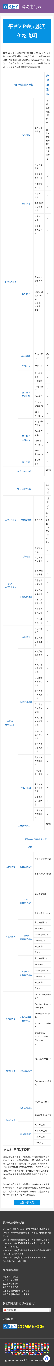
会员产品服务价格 (10, 1287)
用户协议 (16, 1294)
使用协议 (25, 1294)
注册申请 (7, 1291)
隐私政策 (7, 1294)
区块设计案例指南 (10, 1280)
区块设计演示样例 (10, 1284)
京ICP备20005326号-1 (41, 1360)
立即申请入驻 (27, 1202)
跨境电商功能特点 (10, 1276)
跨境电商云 (31, 6)
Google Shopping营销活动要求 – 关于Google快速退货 (26, 1240)
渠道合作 (25, 1291)
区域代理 (16, 1291)
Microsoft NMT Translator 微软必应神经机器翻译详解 (26, 1229)
